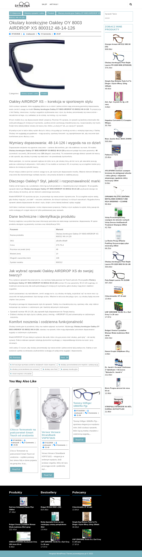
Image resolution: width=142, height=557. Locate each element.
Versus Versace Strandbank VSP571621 (51, 435)
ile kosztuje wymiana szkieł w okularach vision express (33, 365)
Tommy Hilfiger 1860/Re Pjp (82, 404)
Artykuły (54, 4)
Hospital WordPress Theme (60, 554)
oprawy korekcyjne (70, 369)
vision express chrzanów (22, 374)
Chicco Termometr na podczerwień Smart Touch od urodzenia (23, 432)
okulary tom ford (51, 369)
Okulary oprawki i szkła (34, 13)
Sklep (44, 4)
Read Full (17, 470)
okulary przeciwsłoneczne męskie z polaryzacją (79, 365)
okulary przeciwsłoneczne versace (25, 369)
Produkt (51, 13)
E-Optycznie (15, 13)
